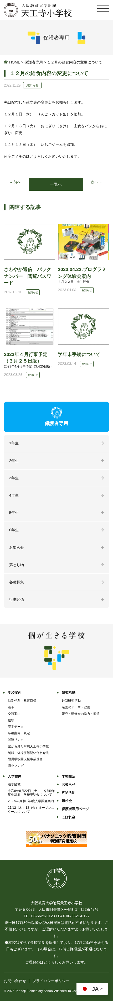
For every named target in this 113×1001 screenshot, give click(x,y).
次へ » (96, 182)
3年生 (14, 478)
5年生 (14, 512)
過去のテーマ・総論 (76, 707)
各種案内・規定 (19, 733)
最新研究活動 (71, 700)
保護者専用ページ (75, 809)
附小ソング (16, 766)
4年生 (14, 495)
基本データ (16, 726)
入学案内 (15, 776)
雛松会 (67, 801)
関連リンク (16, 740)
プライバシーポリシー (51, 981)
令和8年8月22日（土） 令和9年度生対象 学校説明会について (31, 793)
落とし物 (16, 565)
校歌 (11, 720)
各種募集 (16, 582)
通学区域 (14, 784)
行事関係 (16, 599)
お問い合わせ (15, 981)
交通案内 (14, 714)
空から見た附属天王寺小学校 (28, 746)
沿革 (11, 707)
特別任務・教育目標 (22, 700)
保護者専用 (33, 62)
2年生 (14, 461)
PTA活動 (68, 793)
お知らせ (16, 547)
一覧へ (56, 184)
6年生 (14, 530)
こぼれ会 (68, 817)
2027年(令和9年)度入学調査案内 (31, 801)
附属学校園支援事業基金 (25, 759)
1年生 (14, 443)
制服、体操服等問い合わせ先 (28, 753)
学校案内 (15, 693)
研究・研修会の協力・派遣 (81, 714)
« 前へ (15, 182)
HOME (14, 62)
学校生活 (68, 776)
